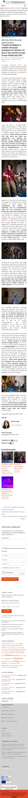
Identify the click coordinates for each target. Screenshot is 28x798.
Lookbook (21, 652)
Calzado (21, 643)
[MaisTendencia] (14, 2)
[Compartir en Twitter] (15, 441)
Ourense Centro (6, 661)
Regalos (17, 661)
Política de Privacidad (9, 714)
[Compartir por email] (17, 441)
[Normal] (4, 434)
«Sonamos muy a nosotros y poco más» (7, 468)
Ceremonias (8, 647)
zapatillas (10, 667)
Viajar (7, 667)
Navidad (7, 659)
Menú (3, 6)
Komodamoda (5, 651)
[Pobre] (2, 434)
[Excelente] (7, 434)
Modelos (21, 655)
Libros (17, 652)
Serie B (8, 663)
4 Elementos (13, 643)
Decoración (6, 649)
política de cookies (20, 795)
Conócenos (6, 707)
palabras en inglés (7, 221)
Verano (21, 665)
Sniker (18, 663)
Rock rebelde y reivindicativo (7, 493)
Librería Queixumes (6, 652)
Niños (11, 658)
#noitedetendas (14, 57)
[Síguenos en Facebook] (11, 443)
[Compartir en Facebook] (12, 441)
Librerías (12, 652)
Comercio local (15, 647)
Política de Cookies (8, 717)
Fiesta (17, 649)
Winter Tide (22, 65)
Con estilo (17, 8)
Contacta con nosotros (9, 710)
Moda (8, 655)
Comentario (6, 538)
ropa (21, 661)
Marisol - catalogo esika (8, 756)
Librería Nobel (12, 651)
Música (3, 658)
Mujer (24, 655)
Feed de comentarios (7, 736)
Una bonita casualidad (18, 467)
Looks (3, 655)
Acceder (4, 731)
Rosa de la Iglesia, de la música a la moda (14, 517)
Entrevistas (21, 57)
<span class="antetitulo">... (9, 687)
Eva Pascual (5, 744)
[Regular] (3, 434)
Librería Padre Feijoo (20, 651)
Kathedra (24, 649)
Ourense (18, 658)
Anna (17, 643)
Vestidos (3, 667)
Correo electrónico (16, 425)
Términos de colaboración (10, 721)
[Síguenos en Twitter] (13, 443)
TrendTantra (16, 665)
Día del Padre (12, 649)
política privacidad (13, 567)
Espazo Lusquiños (6, 59)
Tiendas (11, 665)
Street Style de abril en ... (8, 683)
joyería (20, 649)
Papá (12, 661)
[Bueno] (6, 434)
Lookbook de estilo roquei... (9, 679)
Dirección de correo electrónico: (10, 600)
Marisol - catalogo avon (8, 748)
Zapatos (15, 667)
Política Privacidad (15, 606)
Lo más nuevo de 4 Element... (9, 675)
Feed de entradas (6, 733)
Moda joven (15, 655)
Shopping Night (21, 70)
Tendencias (5, 665)
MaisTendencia (9, 8)
